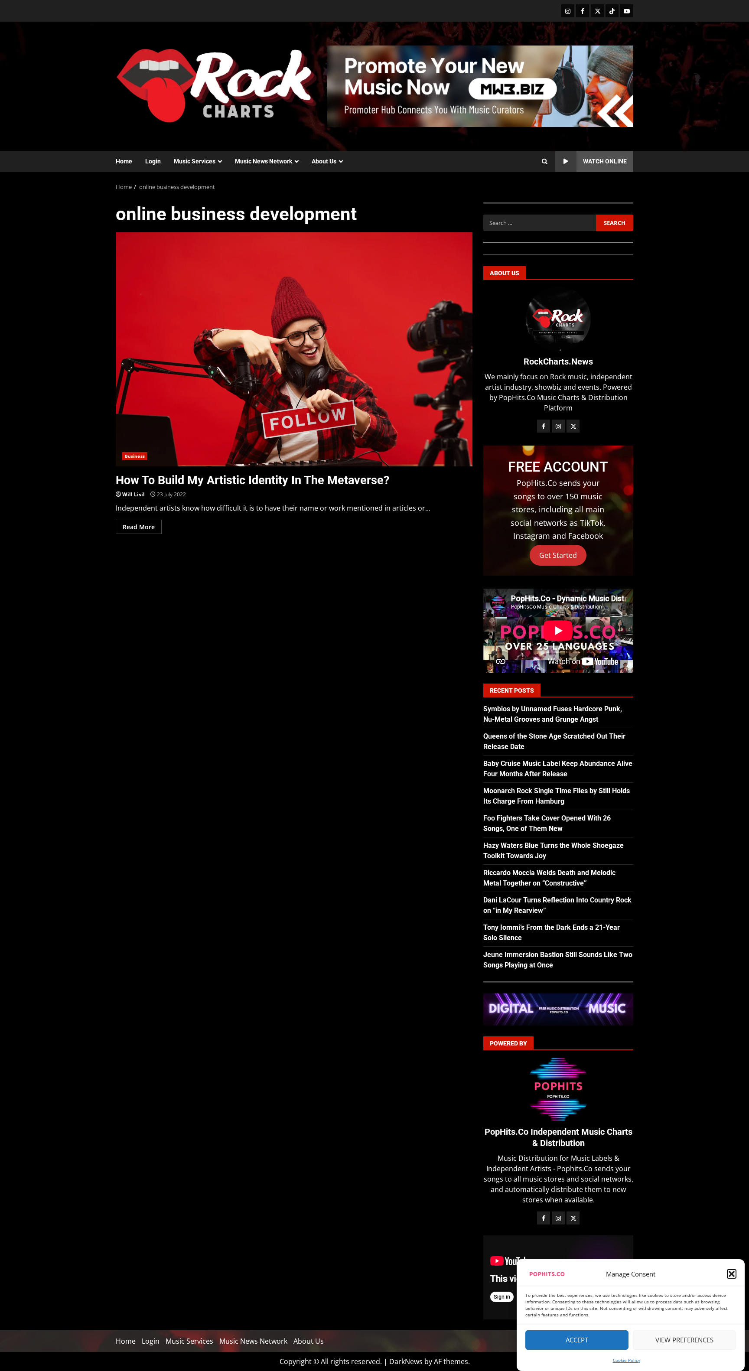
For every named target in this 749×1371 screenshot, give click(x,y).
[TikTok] (612, 10)
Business (135, 456)
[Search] (544, 161)
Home (124, 161)
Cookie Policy (626, 1360)
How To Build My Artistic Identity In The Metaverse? (294, 349)
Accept (577, 1340)
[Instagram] (567, 10)
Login (153, 161)
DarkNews (406, 1361)
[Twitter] (597, 10)
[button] (731, 1274)
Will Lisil (133, 494)
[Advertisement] (480, 85)
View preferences (684, 1340)
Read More (139, 527)
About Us (324, 161)
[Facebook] (582, 10)
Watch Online (605, 161)
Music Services (194, 161)
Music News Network (263, 161)
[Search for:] (539, 223)
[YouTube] (626, 10)
